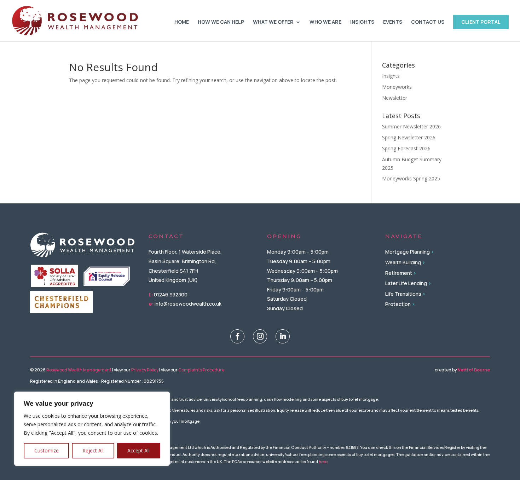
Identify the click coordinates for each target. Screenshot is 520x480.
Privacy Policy (144, 370)
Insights (362, 22)
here (323, 461)
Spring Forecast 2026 (406, 148)
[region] (92, 429)
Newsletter (394, 97)
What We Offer (273, 22)
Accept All (138, 450)
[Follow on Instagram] (260, 336)
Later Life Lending (406, 283)
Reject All (93, 450)
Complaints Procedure (201, 370)
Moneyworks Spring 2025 (411, 178)
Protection (398, 304)
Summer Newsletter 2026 (411, 126)
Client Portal (481, 21)
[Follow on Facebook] (237, 336)
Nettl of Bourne (473, 370)
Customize (46, 450)
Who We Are (325, 22)
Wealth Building (403, 262)
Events (392, 22)
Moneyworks (397, 86)
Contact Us (427, 22)
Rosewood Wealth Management (78, 370)
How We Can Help (221, 22)
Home (181, 22)
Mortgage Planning (407, 251)
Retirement (398, 273)
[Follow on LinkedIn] (283, 336)
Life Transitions (403, 293)
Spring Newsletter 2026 (408, 137)
